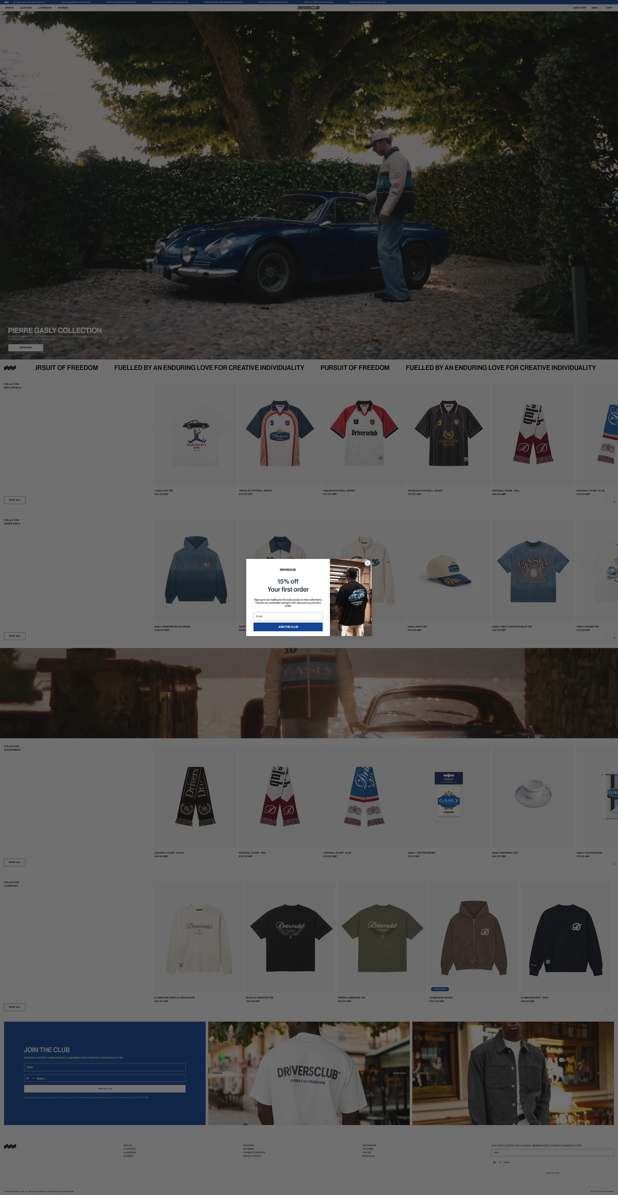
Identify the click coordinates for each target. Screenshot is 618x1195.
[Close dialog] (367, 563)
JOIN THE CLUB (288, 627)
